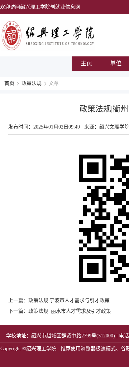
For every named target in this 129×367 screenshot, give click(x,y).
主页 (86, 63)
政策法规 (32, 83)
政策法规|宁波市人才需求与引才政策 (69, 300)
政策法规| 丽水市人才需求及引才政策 (69, 311)
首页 (9, 83)
